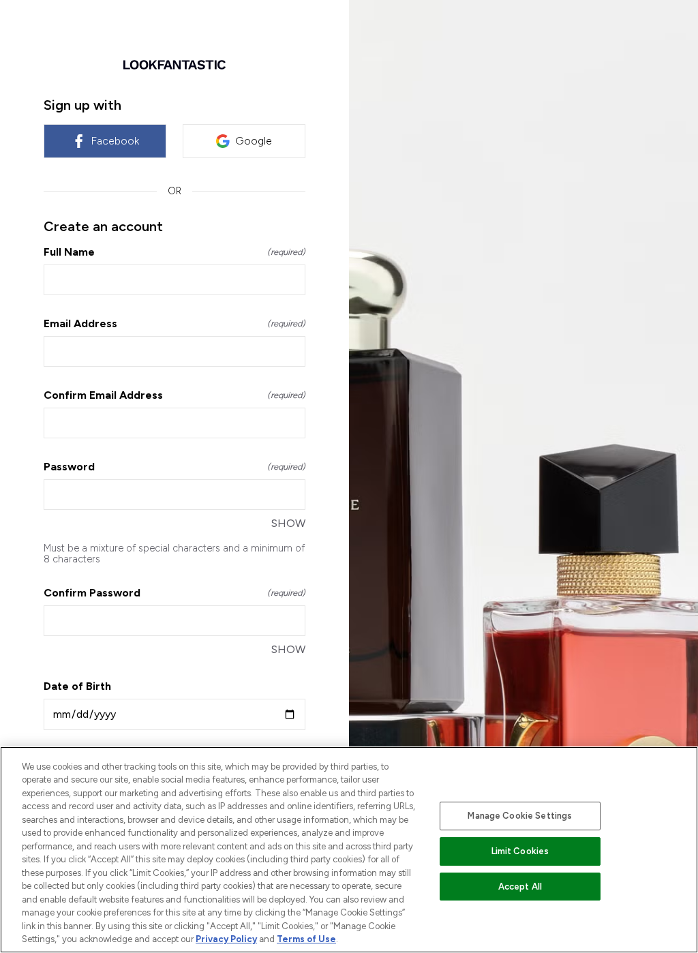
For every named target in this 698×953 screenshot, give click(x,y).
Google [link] (253, 140)
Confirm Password (174, 592)
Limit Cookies (520, 851)
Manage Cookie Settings (520, 816)
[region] (349, 849)
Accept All (520, 886)
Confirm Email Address (174, 395)
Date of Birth (77, 686)
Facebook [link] (115, 140)
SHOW (288, 523)
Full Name (174, 251)
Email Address (174, 323)
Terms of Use (306, 939)
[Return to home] (174, 65)
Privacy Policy (226, 939)
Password (174, 466)
